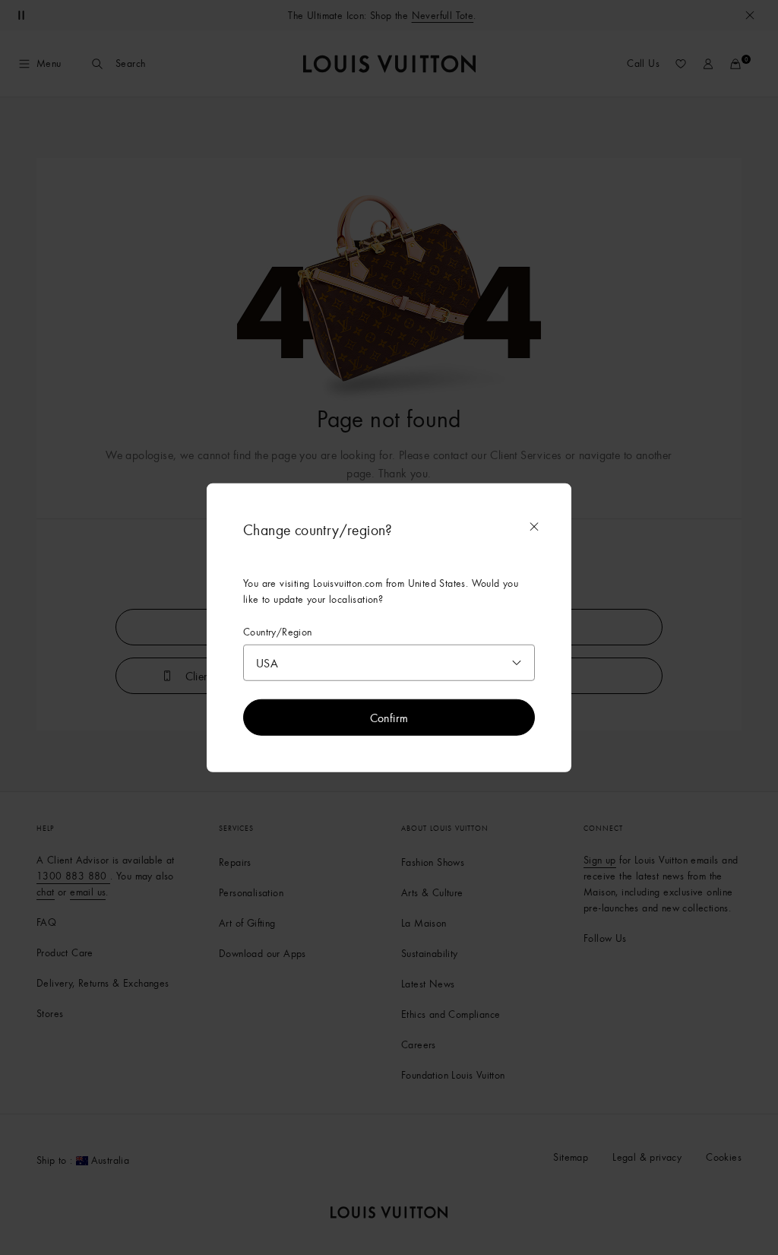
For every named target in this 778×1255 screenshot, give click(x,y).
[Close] (534, 526)
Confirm (389, 717)
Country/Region (277, 631)
